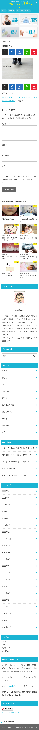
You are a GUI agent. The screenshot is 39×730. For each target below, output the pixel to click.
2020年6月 (6, 573)
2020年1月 (6, 607)
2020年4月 (6, 586)
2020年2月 (6, 600)
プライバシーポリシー (23, 10)
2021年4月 (6, 511)
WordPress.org (7, 651)
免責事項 (11, 10)
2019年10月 (6, 627)
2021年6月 (6, 505)
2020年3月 (6, 593)
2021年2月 (6, 518)
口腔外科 (5, 391)
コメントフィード (8, 648)
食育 (4, 432)
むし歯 (4, 378)
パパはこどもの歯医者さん (19, 5)
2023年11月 (6, 491)
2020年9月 (6, 552)
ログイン (5, 641)
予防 (4, 384)
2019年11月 (6, 620)
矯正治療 (5, 425)
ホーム (4, 10)
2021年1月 (6, 525)
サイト (4, 166)
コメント (6, 124)
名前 (4, 145)
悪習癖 (4, 398)
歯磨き (4, 419)
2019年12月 (6, 614)
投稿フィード (7, 645)
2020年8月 (6, 559)
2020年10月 (6, 545)
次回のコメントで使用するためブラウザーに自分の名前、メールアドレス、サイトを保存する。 (19, 180)
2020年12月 (6, 532)
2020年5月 (6, 580)
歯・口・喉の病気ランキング (12, 712)
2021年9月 (6, 498)
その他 (4, 371)
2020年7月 (6, 566)
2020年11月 (6, 539)
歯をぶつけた (7, 412)
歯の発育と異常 (8, 405)
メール (5, 155)
